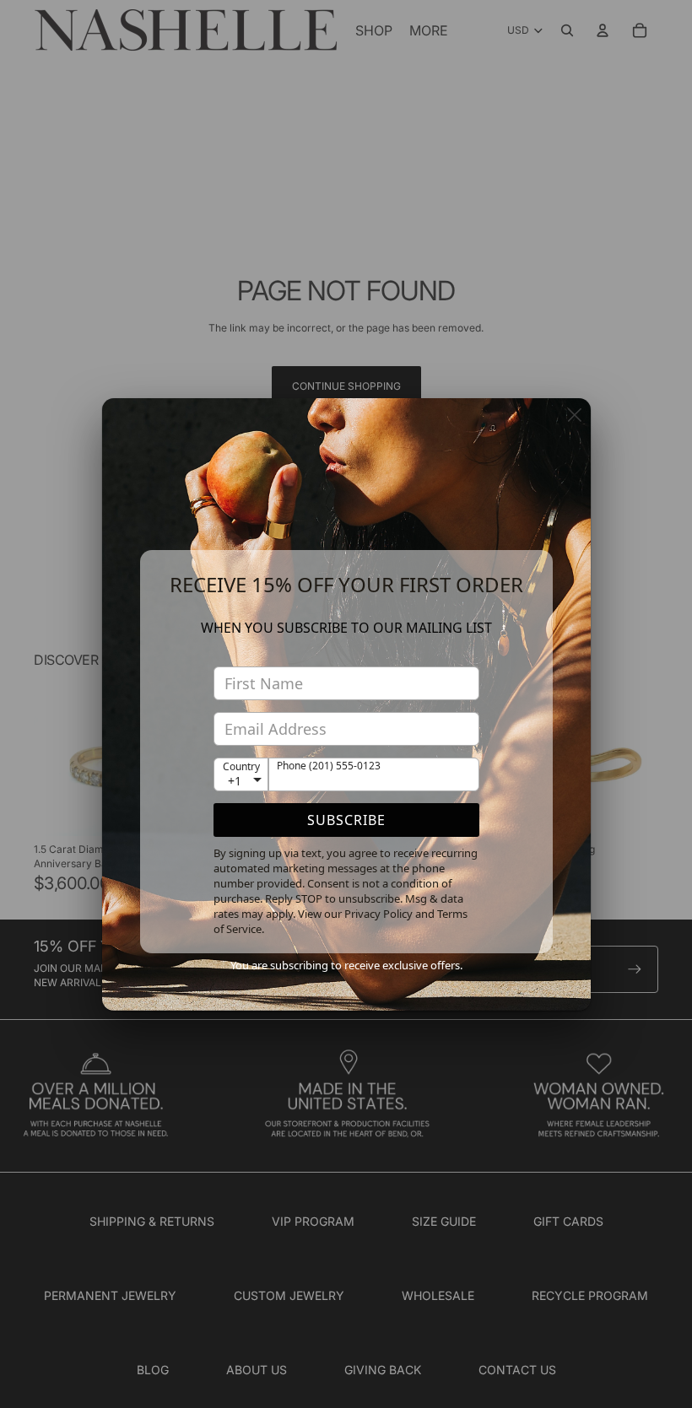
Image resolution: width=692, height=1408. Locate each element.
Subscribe (346, 820)
